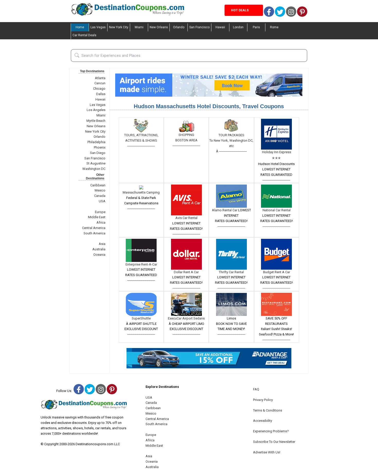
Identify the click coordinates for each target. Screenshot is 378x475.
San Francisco (199, 27)
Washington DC (93, 169)
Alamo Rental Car (225, 210)
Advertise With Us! (266, 452)
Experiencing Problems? (271, 431)
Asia (102, 244)
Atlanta (100, 78)
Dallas (100, 94)
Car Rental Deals (84, 35)
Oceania (99, 255)
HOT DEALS (240, 10)
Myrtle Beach (95, 121)
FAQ (256, 389)
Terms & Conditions (267, 410)
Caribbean (97, 185)
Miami (139, 27)
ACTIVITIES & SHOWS (141, 140)
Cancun (99, 83)
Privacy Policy (263, 400)
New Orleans (159, 27)
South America (94, 233)
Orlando (178, 27)
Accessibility (262, 421)
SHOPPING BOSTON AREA (186, 137)
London (238, 27)
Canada (99, 196)
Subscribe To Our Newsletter (274, 442)
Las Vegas (98, 27)
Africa (100, 222)
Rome (274, 27)
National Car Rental (277, 210)
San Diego (97, 153)
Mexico (100, 190)
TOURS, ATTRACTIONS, (141, 135)
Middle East (96, 217)
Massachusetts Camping (141, 192)
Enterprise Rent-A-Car (141, 264)
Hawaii (220, 27)
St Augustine (95, 163)
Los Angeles (96, 110)
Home (80, 27)
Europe (100, 212)
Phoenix (99, 147)
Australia (98, 249)
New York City (118, 27)
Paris (256, 27)
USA (102, 201)
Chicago (99, 88)
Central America (93, 228)
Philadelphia (96, 142)
